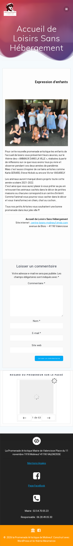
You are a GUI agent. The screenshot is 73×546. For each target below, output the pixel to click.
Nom (36, 320)
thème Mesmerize (45, 541)
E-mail (36, 333)
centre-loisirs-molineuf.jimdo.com (49, 222)
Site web (36, 345)
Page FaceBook (36, 485)
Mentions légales (36, 463)
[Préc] (24, 418)
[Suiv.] (48, 418)
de (36, 417)
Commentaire (36, 283)
